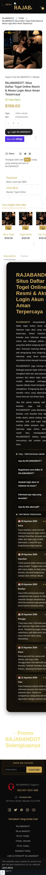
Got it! (8, 871)
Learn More (7, 867)
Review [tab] (24, 256)
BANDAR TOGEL (23, 851)
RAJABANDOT (8, 18)
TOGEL (21, 18)
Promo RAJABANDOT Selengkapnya (23, 739)
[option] (8, 229)
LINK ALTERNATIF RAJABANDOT (23, 856)
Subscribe (34, 770)
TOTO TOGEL (23, 846)
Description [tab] (10, 256)
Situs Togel (8, 234)
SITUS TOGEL (23, 836)
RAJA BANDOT (23, 831)
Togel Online (26, 234)
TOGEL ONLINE (23, 841)
